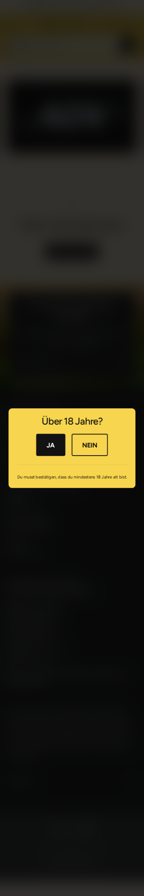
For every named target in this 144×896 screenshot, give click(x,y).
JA (51, 445)
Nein (89, 445)
